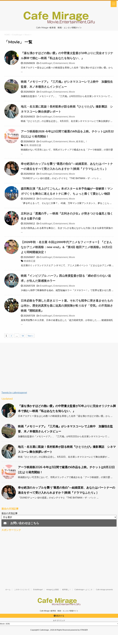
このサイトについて (22, 590)
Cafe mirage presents (104, 590)
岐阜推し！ (82, 141)
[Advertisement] (59, 368)
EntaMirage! (46, 63)
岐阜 (26, 145)
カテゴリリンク (59, 620)
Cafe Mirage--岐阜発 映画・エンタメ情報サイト (59, 611)
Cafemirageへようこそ (83, 590)
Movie (72, 63)
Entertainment (60, 63)
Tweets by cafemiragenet (14, 392)
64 (23, 336)
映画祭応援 (35, 145)
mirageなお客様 (52, 590)
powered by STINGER (79, 630)
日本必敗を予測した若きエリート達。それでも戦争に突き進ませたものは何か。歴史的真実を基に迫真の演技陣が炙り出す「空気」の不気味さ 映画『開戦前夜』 (68, 305)
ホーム (8, 590)
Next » (30, 336)
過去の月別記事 (9, 513)
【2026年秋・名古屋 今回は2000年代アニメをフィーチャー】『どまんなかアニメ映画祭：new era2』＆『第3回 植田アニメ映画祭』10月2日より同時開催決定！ (66, 247)
